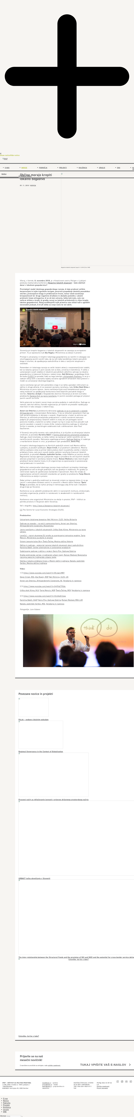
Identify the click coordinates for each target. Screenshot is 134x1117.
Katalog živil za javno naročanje (43, 396)
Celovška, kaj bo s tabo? (29, 1036)
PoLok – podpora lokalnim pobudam (34, 719)
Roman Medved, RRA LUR (72, 600)
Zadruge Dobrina (73, 439)
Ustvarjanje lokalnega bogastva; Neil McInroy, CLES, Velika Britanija (48, 519)
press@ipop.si (47, 1085)
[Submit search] (22, 1116)
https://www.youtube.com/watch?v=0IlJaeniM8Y (44, 573)
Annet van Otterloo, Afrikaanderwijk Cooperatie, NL (41, 581)
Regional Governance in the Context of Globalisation (41, 751)
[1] (33, 376)
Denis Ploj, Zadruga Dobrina (49, 600)
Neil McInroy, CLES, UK (58, 577)
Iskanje (3, 1116)
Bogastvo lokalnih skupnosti (60, 283)
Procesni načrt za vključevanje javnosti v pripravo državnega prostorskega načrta (54, 799)
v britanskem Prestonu (72, 376)
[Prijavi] (130, 1065)
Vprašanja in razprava (72, 581)
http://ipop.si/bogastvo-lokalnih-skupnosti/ (51, 506)
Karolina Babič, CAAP (29, 600)
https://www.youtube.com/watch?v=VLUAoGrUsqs (44, 596)
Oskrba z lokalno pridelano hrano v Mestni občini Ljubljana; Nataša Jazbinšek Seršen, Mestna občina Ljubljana (52, 562)
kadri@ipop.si (47, 1086)
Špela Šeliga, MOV (63, 590)
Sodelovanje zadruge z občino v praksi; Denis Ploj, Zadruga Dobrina (48, 551)
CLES (30, 376)
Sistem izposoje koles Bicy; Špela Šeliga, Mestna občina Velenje (46, 541)
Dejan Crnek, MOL (27, 577)
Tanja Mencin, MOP (47, 590)
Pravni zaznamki (102, 1088)
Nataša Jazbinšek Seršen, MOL (32, 604)
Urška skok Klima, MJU (29, 590)
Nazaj (4, 174)
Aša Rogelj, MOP (42, 577)
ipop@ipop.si (46, 1083)
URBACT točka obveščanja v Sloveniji (34, 878)
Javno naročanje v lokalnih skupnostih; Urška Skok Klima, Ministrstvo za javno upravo (53, 530)
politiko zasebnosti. (54, 1065)
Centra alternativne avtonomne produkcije (71, 435)
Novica (33, 185)
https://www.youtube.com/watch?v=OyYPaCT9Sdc (44, 586)
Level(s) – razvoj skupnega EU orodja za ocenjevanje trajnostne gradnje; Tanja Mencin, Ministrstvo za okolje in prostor (52, 536)
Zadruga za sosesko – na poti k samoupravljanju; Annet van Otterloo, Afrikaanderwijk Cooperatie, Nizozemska (48, 524)
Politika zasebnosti (103, 1086)
